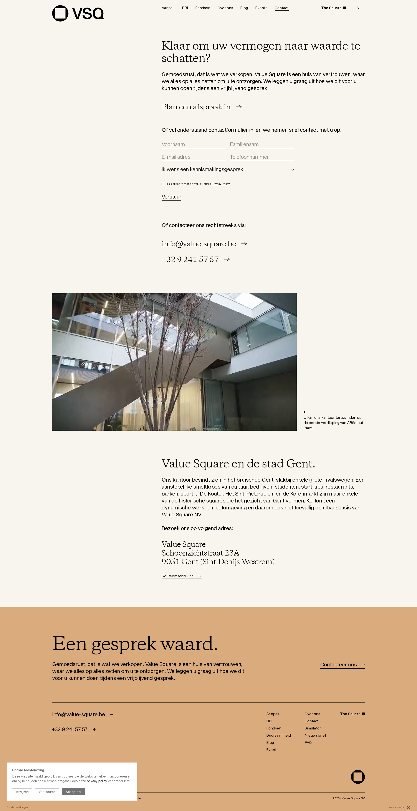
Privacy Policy (221, 183)
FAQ (308, 742)
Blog (244, 8)
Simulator (313, 728)
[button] (359, 8)
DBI (185, 8)
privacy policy (97, 781)
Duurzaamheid (278, 735)
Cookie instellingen (17, 807)
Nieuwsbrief (315, 735)
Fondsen (202, 8)
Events (261, 8)
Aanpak (168, 8)
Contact (282, 8)
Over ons (225, 8)
